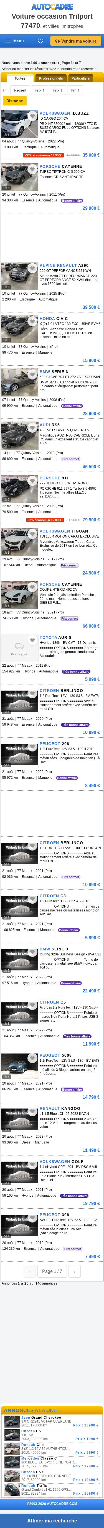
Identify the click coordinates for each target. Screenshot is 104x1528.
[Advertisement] (42, 221)
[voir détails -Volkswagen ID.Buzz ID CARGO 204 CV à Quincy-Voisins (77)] (20, 124)
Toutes (20, 78)
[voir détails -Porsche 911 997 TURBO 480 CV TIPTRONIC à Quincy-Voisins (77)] (20, 489)
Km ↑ (75, 90)
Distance (14, 100)
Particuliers (81, 78)
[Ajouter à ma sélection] (32, 116)
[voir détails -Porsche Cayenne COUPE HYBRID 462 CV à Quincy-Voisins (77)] (20, 595)
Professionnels (51, 78)
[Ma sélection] (40, 41)
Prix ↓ (57, 90)
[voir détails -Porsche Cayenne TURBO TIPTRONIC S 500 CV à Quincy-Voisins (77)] (20, 177)
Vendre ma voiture (79, 41)
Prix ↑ (39, 90)
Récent (20, 90)
